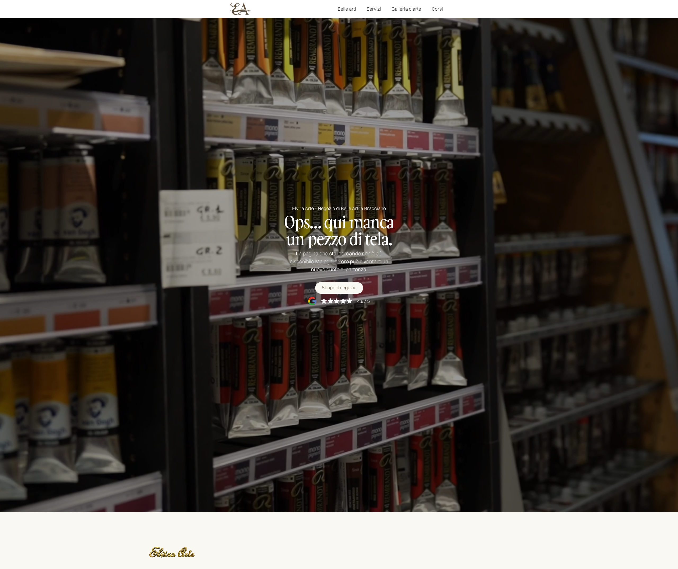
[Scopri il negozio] (339, 288)
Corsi (437, 9)
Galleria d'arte (406, 9)
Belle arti (347, 9)
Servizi (374, 9)
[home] (240, 9)
